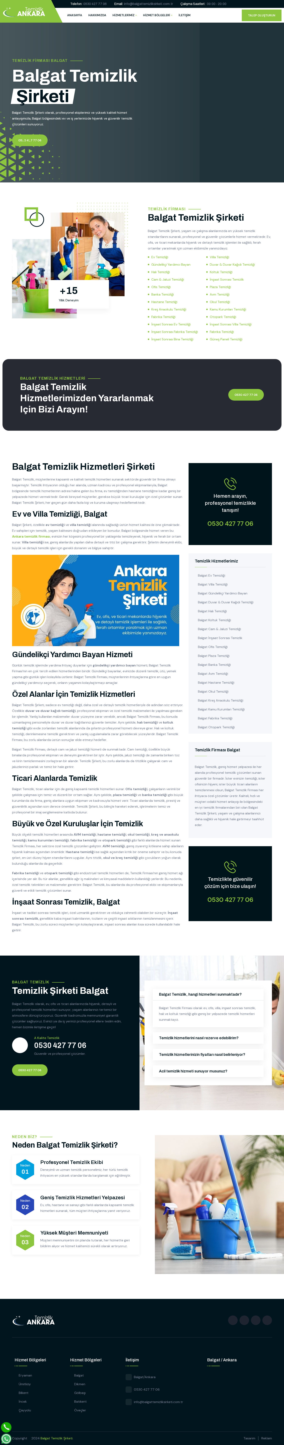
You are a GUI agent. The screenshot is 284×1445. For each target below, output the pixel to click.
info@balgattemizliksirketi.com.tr (148, 4)
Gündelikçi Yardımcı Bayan (170, 264)
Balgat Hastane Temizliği (216, 682)
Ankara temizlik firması (31, 536)
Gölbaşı (80, 1393)
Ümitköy (25, 1384)
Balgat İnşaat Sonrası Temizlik (220, 638)
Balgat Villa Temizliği (213, 584)
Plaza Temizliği (220, 287)
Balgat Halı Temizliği (212, 611)
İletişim (184, 15)
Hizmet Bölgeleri (156, 15)
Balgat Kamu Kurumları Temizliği (221, 709)
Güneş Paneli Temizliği (226, 339)
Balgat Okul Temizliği (213, 691)
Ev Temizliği (159, 257)
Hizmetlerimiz (123, 15)
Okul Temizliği (220, 302)
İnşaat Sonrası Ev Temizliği (171, 324)
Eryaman (25, 1375)
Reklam (266, 1438)
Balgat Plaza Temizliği (214, 656)
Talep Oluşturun (261, 15)
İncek (23, 1401)
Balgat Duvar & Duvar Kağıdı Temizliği (225, 602)
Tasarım (249, 1438)
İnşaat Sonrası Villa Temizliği (231, 324)
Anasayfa (74, 15)
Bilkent (23, 1393)
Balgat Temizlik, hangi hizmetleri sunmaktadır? (200, 994)
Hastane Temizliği (164, 302)
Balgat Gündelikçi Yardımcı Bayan (222, 593)
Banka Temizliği (162, 294)
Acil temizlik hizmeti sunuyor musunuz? (193, 1071)
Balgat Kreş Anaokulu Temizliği (220, 700)
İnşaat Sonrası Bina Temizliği (172, 339)
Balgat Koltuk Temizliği (214, 620)
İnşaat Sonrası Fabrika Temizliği (174, 332)
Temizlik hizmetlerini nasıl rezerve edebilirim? (199, 1038)
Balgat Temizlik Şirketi (57, 1438)
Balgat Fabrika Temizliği (215, 718)
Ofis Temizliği (161, 287)
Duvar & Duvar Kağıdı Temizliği (232, 264)
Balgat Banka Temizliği (214, 665)
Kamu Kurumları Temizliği (228, 309)
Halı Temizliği (160, 272)
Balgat (79, 1375)
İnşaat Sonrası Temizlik (227, 279)
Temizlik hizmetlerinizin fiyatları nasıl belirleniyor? (202, 1055)
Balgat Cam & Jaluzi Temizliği (219, 629)
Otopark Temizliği (223, 317)
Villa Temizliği (219, 257)
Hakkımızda (97, 15)
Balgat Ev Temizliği (211, 575)
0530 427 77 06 (95, 4)
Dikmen (79, 1384)
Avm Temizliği (220, 294)
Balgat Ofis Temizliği (213, 647)
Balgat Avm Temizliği (213, 673)
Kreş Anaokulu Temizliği (168, 309)
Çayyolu (25, 1410)
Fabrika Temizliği (163, 317)
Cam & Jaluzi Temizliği (167, 279)
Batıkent (80, 1401)
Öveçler (80, 1410)
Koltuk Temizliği (221, 272)
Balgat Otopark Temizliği (216, 727)
